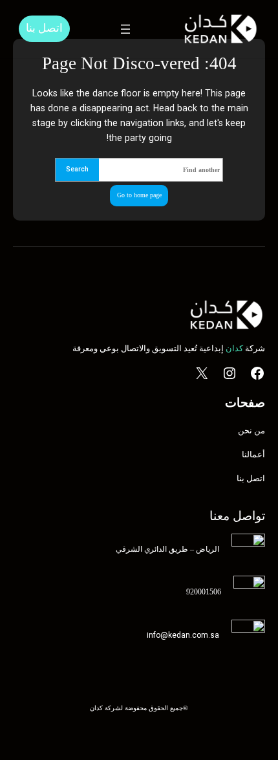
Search (77, 169)
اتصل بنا (44, 28)
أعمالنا (253, 454)
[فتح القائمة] (125, 29)
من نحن (251, 430)
